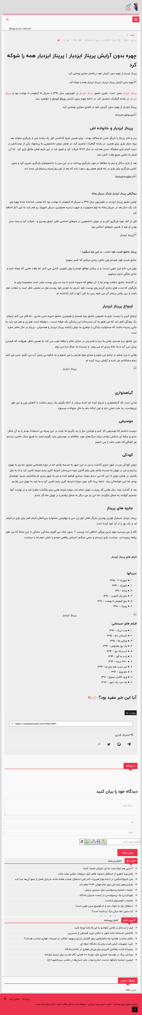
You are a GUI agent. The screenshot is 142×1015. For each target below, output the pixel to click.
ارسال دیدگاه (127, 853)
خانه (132, 35)
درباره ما (26, 999)
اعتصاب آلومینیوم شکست (119, 900)
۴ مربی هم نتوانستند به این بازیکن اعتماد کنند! (108, 868)
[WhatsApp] (119, 744)
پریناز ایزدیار (129, 93)
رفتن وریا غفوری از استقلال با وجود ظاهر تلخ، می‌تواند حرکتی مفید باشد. (95, 874)
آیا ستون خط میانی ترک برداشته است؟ (112, 911)
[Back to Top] (135, 1009)
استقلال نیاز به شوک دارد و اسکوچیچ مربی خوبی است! (104, 906)
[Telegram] (129, 744)
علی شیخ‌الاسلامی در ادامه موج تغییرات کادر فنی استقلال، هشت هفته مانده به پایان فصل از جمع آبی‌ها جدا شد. (73, 879)
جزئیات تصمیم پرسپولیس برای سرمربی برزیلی (109, 890)
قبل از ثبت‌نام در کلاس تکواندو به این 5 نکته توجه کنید (103, 928)
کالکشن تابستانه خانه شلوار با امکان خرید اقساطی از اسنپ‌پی (100, 933)
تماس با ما (14, 999)
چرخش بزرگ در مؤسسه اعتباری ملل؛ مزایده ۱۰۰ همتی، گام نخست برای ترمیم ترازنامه (89, 954)
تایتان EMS (131, 990)
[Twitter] (109, 744)
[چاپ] (58, 40)
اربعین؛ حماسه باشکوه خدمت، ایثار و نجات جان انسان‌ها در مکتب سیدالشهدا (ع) (90, 960)
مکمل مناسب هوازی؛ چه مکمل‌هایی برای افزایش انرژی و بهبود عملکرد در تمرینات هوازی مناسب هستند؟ (78, 938)
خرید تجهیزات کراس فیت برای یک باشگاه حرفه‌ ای (106, 944)
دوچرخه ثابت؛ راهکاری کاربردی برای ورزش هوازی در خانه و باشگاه (99, 949)
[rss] (5, 999)
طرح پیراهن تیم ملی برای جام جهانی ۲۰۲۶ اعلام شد (106, 884)
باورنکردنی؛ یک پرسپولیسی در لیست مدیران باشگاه (106, 895)
